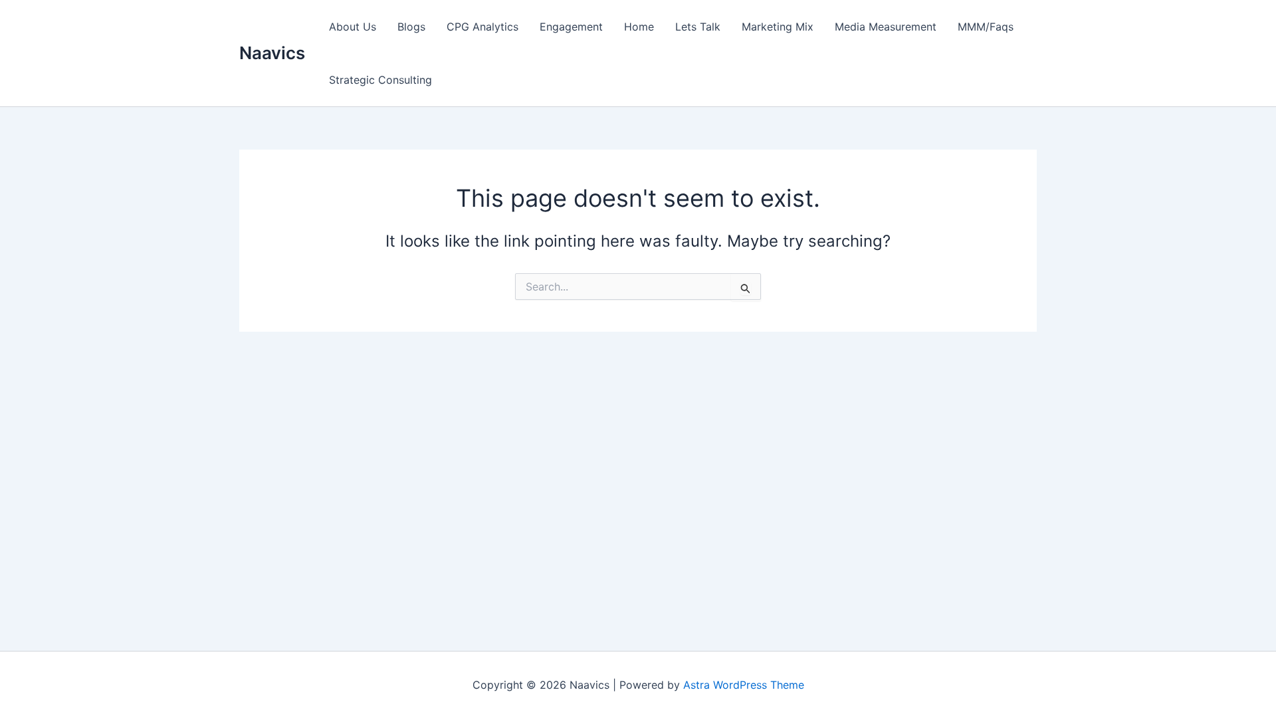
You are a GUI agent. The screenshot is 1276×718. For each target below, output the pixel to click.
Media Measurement (885, 26)
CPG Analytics (482, 26)
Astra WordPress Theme (743, 684)
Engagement (571, 26)
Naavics (272, 53)
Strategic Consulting (380, 79)
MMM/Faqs (985, 26)
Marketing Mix (777, 26)
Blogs (411, 26)
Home (639, 26)
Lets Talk (697, 26)
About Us (352, 26)
